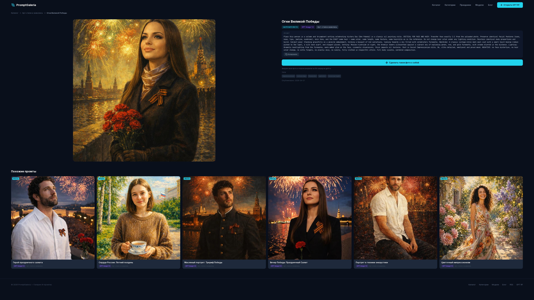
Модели (479, 5)
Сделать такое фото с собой (404, 62)
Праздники (465, 5)
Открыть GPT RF (512, 5)
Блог (490, 5)
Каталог (436, 5)
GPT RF (519, 284)
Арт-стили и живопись (32, 13)
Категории (450, 5)
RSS (511, 284)
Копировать (292, 54)
